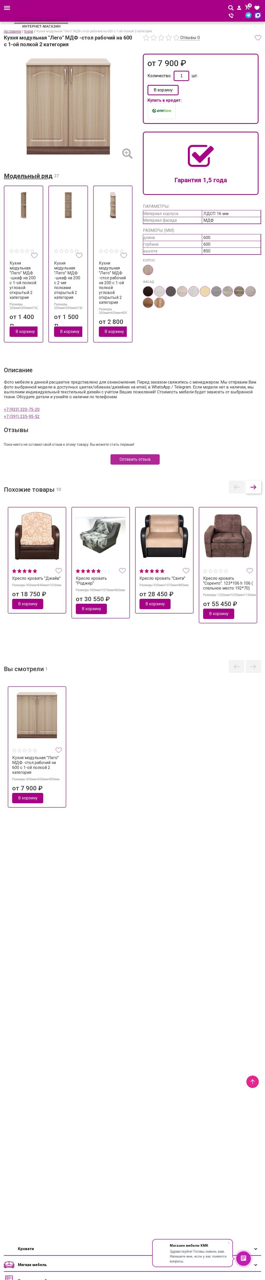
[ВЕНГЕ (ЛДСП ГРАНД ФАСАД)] (148, 291)
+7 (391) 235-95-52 (22, 416)
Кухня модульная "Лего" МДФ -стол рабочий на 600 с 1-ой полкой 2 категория (35, 765)
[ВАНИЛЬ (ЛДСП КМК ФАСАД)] (205, 291)
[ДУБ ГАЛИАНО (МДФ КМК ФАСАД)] (216, 291)
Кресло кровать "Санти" (162, 578)
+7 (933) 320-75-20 (22, 409)
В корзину (163, 90)
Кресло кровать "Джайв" (36, 578)
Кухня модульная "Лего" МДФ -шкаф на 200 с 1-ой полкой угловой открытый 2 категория (23, 280)
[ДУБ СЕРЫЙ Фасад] (250, 291)
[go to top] (252, 1082)
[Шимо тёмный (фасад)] (159, 303)
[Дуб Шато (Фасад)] (239, 291)
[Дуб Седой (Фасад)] (228, 291)
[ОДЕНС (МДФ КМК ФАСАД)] (193, 291)
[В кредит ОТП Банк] (162, 111)
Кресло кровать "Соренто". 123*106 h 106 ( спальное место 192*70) (228, 583)
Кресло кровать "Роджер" (91, 581)
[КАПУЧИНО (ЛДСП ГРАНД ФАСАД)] (171, 291)
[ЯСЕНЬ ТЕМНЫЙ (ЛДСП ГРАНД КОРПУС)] (148, 270)
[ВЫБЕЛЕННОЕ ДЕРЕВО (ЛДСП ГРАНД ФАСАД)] (159, 291)
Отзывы (190, 37)
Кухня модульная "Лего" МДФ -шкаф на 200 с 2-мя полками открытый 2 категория (67, 280)
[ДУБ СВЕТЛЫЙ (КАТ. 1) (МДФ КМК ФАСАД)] (182, 291)
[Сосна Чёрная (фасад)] (148, 303)
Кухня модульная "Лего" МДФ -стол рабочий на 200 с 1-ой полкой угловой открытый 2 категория (112, 283)
